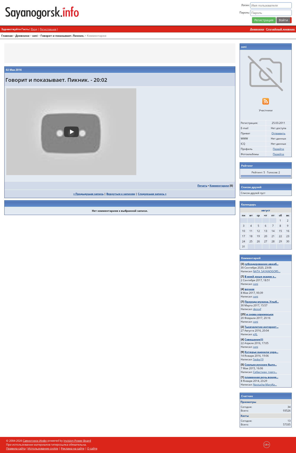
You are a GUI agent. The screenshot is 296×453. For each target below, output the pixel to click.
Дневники (257, 29)
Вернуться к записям (120, 194)
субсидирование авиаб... (261, 264)
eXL (255, 334)
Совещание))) (254, 339)
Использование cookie (43, 448)
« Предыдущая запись (88, 194)
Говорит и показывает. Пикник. (62, 36)
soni (35, 36)
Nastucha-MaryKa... (265, 384)
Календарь (248, 204)
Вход (34, 29)
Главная (7, 36)
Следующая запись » (152, 194)
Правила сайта (16, 448)
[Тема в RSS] (265, 101)
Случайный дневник (280, 29)
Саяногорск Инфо (35, 441)
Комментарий (251, 258)
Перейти (278, 149)
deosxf (257, 309)
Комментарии (219, 185)
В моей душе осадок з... (260, 276)
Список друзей (251, 187)
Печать (202, 185)
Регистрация (263, 20)
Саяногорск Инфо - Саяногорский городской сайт (51, 13)
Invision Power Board (77, 441)
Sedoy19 (258, 359)
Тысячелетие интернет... (261, 327)
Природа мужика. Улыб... (262, 302)
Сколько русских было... (261, 364)
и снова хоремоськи (259, 314)
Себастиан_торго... (265, 372)
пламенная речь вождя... (261, 377)
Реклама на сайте (72, 448)
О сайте (92, 448)
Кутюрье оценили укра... (261, 352)
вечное (249, 289)
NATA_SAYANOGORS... (266, 271)
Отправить (278, 133)
